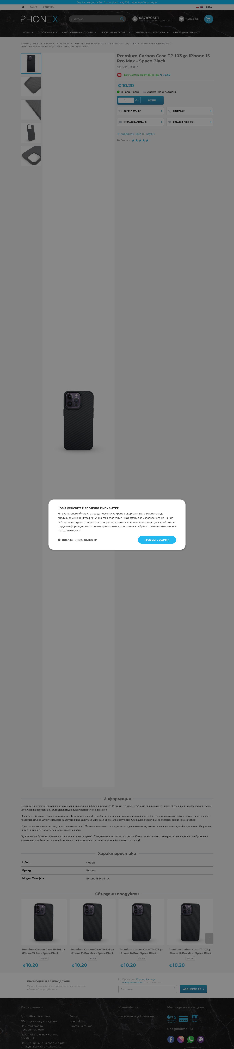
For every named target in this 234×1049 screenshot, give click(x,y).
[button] (77, 540)
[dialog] (117, 524)
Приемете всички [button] (157, 539)
